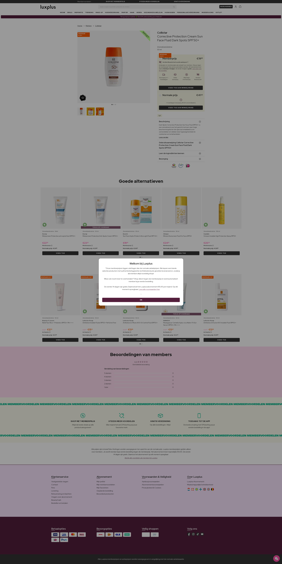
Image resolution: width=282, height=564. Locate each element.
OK (141, 300)
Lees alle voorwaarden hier (149, 289)
